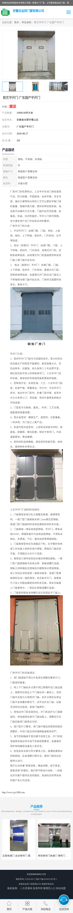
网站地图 (61, 888)
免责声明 (38, 888)
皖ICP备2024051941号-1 (46, 879)
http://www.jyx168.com (13, 792)
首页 (16, 22)
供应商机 (26, 22)
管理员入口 (49, 888)
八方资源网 (26, 888)
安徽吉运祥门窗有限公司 (30, 884)
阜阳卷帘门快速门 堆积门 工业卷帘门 (22, 856)
